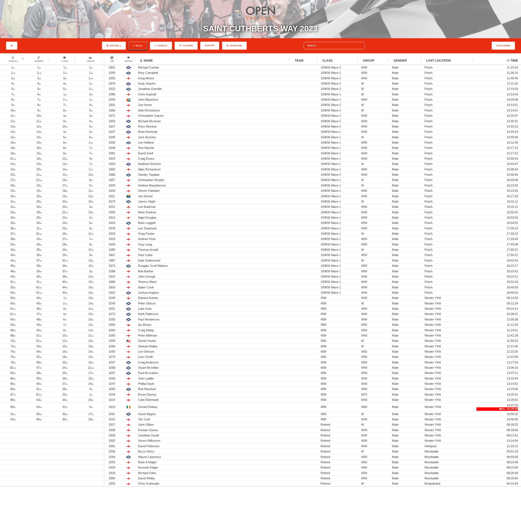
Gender (400, 60)
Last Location (438, 60)
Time (514, 60)
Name (148, 60)
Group (368, 60)
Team (299, 60)
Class (327, 60)
